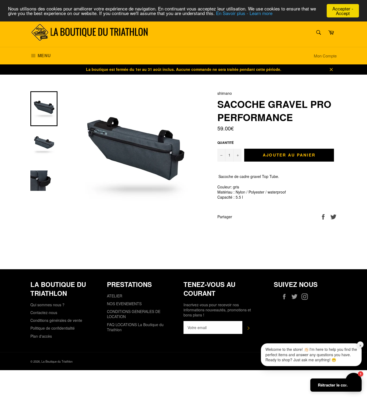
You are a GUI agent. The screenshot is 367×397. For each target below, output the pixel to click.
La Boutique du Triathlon (57, 361)
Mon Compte (325, 56)
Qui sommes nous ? (47, 304)
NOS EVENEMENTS (124, 303)
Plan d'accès (41, 336)
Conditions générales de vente (56, 320)
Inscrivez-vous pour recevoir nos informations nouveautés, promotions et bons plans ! (217, 310)
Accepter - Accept (342, 10)
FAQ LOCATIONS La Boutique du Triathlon (135, 327)
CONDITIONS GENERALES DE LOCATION (133, 314)
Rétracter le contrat (336, 385)
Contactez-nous (43, 312)
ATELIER (114, 295)
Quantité (225, 143)
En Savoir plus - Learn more (244, 13)
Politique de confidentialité (52, 328)
